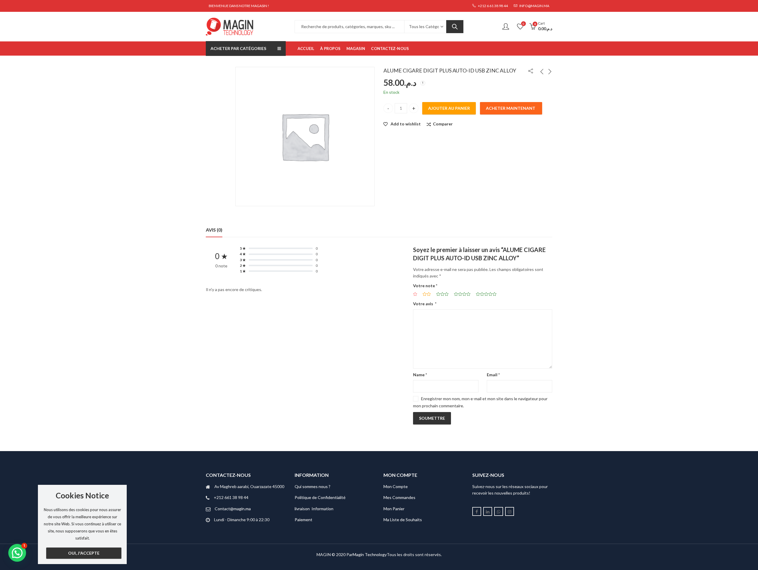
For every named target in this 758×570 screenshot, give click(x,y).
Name (420, 374)
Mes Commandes (399, 497)
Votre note (425, 285)
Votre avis (424, 303)
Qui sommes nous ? (312, 486)
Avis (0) (214, 229)
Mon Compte (395, 486)
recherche (454, 26)
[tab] (214, 230)
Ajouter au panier (449, 108)
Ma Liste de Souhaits (402, 519)
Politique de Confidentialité (320, 497)
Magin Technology (370, 554)
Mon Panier (393, 508)
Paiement (303, 519)
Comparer (443, 123)
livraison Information (314, 508)
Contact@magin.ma (233, 508)
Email (493, 374)
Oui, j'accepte (83, 553)
